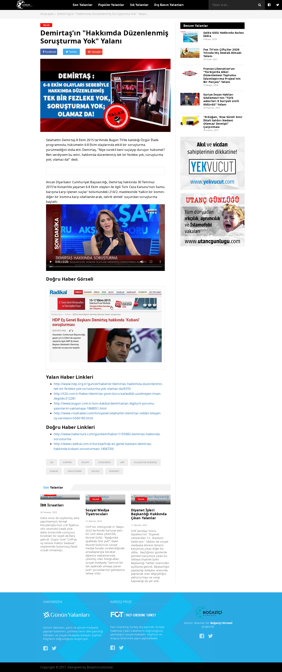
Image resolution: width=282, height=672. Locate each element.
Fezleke (95, 471)
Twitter (72, 51)
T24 (51, 462)
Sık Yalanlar (139, 5)
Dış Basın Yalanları (169, 5)
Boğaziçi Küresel (221, 623)
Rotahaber (104, 462)
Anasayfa (47, 14)
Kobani (54, 471)
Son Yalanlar (82, 5)
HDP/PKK (67, 462)
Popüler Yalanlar (111, 5)
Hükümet (114, 471)
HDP (122, 462)
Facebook (50, 51)
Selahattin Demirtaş (145, 462)
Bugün (85, 462)
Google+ (96, 51)
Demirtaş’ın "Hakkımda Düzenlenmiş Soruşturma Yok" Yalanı (102, 14)
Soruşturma (75, 471)
